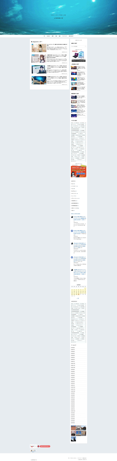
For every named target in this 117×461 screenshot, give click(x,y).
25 (76, 294)
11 (76, 291)
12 (78, 291)
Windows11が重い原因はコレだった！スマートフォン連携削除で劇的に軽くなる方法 (80, 218)
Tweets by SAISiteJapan (75, 213)
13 (80, 291)
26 (78, 294)
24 (74, 294)
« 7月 (78, 298)
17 (74, 292)
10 (74, 291)
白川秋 (83, 219)
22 (85, 292)
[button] (85, 46)
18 (76, 292)
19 (78, 292)
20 (80, 292)
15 (85, 291)
